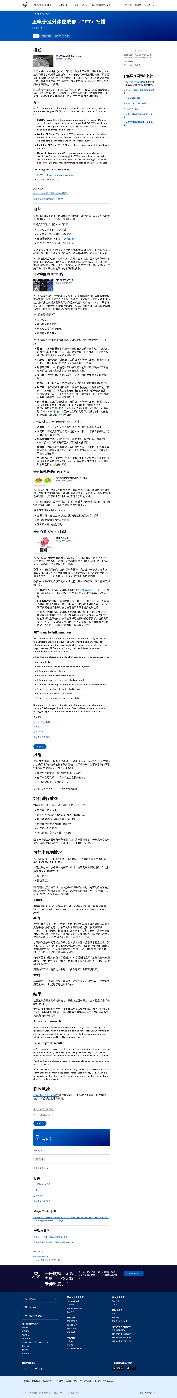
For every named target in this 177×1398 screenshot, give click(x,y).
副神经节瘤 (38, 731)
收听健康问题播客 (132, 98)
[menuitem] (36, 36)
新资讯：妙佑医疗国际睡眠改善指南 (139, 91)
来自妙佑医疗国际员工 (43, 1109)
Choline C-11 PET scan (48, 179)
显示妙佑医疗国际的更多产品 (46, 199)
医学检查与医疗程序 (42, 14)
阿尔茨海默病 (66, 238)
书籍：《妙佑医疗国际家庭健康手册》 (50, 193)
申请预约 (40, 746)
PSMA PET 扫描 (51, 411)
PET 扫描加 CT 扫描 (41, 1184)
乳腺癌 (36, 726)
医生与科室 (46, 36)
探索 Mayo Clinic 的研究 (46, 1095)
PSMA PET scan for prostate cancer (55, 174)
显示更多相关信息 (41, 737)
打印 (41, 1159)
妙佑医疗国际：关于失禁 (135, 103)
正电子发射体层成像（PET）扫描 (69, 21)
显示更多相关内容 (41, 1201)
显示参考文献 (39, 1168)
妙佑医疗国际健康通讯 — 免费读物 (138, 123)
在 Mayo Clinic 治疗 (62, 36)
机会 (130, 65)
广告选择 (137, 65)
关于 (36, 36)
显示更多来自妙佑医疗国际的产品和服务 (51, 1242)
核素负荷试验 (84, 589)
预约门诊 (39, 28)
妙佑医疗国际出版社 (137, 82)
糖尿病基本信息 (131, 109)
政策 (125, 65)
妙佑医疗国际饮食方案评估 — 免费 (138, 115)
